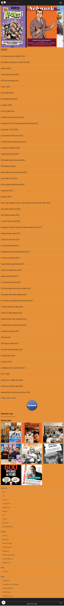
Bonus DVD (6, 523)
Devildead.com (6, 562)
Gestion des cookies (32, 603)
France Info (6, 571)
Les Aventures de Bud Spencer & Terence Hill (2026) (15, 62)
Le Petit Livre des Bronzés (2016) (10, 258)
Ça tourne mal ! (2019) (7, 190)
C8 (3, 496)
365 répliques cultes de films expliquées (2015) (14, 294)
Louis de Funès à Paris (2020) (9, 178)
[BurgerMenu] (60, 2)
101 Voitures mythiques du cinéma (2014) (12, 306)
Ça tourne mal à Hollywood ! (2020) (10, 148)
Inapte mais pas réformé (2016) (9, 276)
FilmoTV (5, 511)
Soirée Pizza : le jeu (7, 596)
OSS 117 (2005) (5, 374)
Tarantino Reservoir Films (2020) (10, 154)
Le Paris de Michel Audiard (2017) (10, 245)
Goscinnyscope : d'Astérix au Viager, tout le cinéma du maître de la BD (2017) (21, 227)
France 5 (5, 499)
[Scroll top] (61, 603)
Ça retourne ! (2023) (6, 105)
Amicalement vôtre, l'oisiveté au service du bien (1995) (15, 392)
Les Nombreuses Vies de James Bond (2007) (13, 368)
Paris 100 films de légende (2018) (10, 215)
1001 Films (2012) (6, 337)
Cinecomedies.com (8, 558)
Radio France (6, 507)
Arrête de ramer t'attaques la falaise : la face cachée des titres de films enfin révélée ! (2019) (25, 203)
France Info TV (6, 503)
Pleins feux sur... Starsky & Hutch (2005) (12, 386)
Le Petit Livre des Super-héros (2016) (11, 270)
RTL (4, 515)
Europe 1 (5, 519)
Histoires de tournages (8, 555)
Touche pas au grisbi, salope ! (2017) (10, 233)
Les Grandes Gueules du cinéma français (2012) (13, 325)
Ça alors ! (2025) (5, 86)
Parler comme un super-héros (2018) (10, 209)
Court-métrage (6, 592)
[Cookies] (3, 602)
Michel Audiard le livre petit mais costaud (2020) (14, 172)
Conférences (6, 580)
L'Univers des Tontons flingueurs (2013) (11, 313)
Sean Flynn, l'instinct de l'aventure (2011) (11, 349)
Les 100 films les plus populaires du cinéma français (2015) (17, 300)
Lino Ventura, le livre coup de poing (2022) (12, 117)
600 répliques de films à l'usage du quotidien (13, 160)
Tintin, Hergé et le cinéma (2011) (9, 343)
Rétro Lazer (5, 539)
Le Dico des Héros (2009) (8, 355)
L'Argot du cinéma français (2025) (10, 74)
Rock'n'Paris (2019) (6, 196)
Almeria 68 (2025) (6, 68)
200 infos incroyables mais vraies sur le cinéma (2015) (15, 288)
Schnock (5, 535)
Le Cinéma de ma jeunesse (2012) (10, 331)
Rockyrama (6, 551)
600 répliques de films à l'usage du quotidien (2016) (15, 251)
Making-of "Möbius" (8, 588)
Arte (4, 492)
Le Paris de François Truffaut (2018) (10, 221)
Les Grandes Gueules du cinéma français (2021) (13, 141)
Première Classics (7, 547)
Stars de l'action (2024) (7, 93)
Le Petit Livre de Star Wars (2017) (10, 239)
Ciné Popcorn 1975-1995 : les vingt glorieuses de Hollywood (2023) (19, 123)
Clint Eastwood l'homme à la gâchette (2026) (13, 56)
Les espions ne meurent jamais (11, 584)
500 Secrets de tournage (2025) (10, 80)
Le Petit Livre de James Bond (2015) (11, 282)
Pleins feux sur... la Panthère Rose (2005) (12, 380)
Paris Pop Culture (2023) (7, 111)
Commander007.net (8, 526)
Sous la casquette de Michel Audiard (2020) (12, 184)
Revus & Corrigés (7, 543)
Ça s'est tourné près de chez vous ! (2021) (12, 135)
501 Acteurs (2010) (6, 361)
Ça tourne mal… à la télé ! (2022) (9, 129)
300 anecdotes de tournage (8, 166)
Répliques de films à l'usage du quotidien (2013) (13, 319)
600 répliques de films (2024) (9, 99)
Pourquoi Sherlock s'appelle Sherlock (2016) (13, 264)
